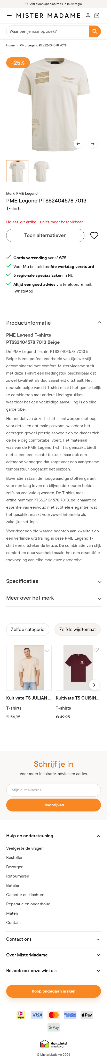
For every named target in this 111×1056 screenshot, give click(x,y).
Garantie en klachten (25, 894)
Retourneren (17, 876)
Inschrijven (53, 805)
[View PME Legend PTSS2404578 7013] (17, 171)
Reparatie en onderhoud (28, 903)
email (86, 284)
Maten (12, 913)
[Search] (95, 31)
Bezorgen (14, 866)
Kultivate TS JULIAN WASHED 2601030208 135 (29, 698)
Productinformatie (28, 323)
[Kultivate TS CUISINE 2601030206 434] (78, 668)
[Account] (88, 15)
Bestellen (14, 857)
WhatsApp (23, 291)
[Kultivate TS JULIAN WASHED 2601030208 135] (29, 668)
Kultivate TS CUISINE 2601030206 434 (78, 698)
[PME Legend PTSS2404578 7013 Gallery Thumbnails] (53, 171)
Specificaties (22, 581)
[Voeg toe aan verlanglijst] (94, 235)
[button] (53, 836)
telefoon (70, 284)
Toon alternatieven (45, 235)
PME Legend (26, 193)
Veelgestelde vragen (25, 848)
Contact (13, 922)
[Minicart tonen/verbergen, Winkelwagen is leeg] (97, 15)
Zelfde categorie (27, 629)
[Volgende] (92, 143)
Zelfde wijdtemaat (77, 629)
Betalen (13, 885)
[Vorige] (78, 143)
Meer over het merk (30, 598)
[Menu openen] (9, 15)
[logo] (48, 16)
